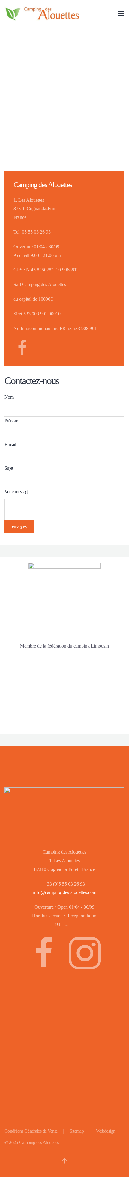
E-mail (10, 444)
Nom (9, 397)
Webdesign (105, 1131)
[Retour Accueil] (42, 13)
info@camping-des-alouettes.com (64, 892)
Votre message (16, 491)
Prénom (11, 420)
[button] (121, 13)
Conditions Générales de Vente (30, 1131)
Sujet (8, 468)
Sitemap (77, 1131)
